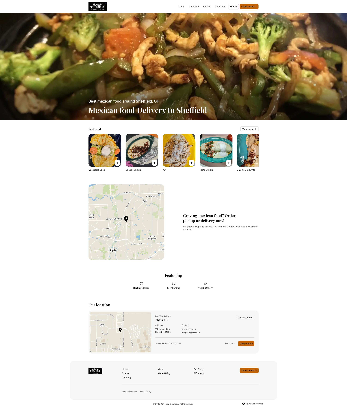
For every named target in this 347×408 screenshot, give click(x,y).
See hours (229, 343)
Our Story (194, 6)
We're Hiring (164, 373)
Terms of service (129, 391)
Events (206, 6)
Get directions (245, 317)
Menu (181, 6)
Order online (246, 343)
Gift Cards (220, 6)
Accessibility (145, 391)
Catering (126, 377)
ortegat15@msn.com (191, 332)
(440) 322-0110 (189, 329)
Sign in (233, 6)
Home (125, 369)
